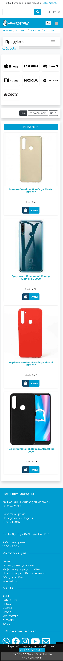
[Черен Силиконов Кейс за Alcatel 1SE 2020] (31, 428)
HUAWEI (8, 604)
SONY (6, 624)
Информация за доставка (21, 569)
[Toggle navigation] (56, 23)
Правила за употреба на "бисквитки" (32, 656)
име (23, 113)
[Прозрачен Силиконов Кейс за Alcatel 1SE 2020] (31, 255)
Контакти (10, 581)
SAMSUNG (10, 600)
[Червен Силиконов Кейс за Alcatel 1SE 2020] (31, 342)
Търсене (32, 126)
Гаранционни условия (18, 565)
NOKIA (7, 612)
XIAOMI (8, 608)
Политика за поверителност (24, 573)
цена (53, 113)
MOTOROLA (10, 616)
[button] (30, 210)
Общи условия (13, 577)
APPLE (7, 596)
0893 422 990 (50, 3)
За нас (7, 561)
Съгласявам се (32, 650)
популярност (38, 113)
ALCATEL (8, 620)
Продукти (15, 42)
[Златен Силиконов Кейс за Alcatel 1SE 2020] (31, 169)
